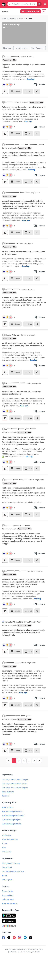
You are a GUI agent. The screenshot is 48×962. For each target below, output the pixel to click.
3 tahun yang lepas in (27, 289)
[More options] (44, 11)
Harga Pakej (7, 867)
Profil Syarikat (7, 807)
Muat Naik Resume (10, 839)
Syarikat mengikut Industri (13, 815)
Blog (4, 847)
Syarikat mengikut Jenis (11, 819)
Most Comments (37, 48)
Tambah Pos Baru (32, 11)
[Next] (39, 760)
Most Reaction (22, 48)
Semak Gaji (6, 851)
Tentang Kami (7, 895)
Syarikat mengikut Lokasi (12, 811)
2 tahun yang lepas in (26, 57)
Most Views (7, 48)
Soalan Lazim (7, 891)
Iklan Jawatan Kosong (11, 863)
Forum (5, 11)
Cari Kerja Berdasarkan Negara (15, 787)
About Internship (9, 60)
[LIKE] (5, 91)
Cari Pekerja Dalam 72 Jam (13, 871)
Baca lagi (30, 79)
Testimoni (6, 796)
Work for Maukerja (9, 903)
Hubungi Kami (8, 899)
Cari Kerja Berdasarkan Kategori (15, 779)
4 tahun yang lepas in (9, 529)
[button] (44, 11)
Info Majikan (7, 879)
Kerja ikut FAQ (8, 792)
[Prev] (8, 760)
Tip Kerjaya (6, 835)
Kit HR (4, 875)
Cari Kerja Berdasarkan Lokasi (14, 783)
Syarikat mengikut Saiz (11, 824)
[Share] (37, 91)
